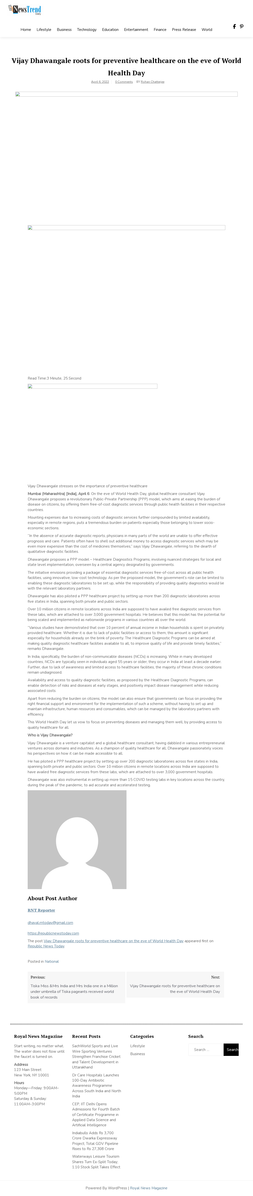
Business (64, 29)
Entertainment (136, 29)
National (52, 961)
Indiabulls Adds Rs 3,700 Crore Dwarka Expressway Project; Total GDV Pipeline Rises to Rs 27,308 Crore (95, 1141)
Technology (87, 29)
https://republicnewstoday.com (53, 933)
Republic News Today (46, 946)
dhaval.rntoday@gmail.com (50, 922)
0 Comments (124, 82)
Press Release (184, 29)
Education (110, 29)
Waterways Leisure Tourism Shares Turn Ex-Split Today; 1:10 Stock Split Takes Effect (96, 1162)
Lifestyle (44, 29)
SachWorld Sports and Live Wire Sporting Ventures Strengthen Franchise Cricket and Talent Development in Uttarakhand (96, 1057)
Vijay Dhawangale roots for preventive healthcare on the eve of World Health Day (114, 941)
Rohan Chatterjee (152, 82)
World (207, 29)
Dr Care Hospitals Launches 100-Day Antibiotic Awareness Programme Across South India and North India (96, 1086)
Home (26, 29)
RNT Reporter (41, 910)
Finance (160, 29)
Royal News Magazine (149, 1188)
